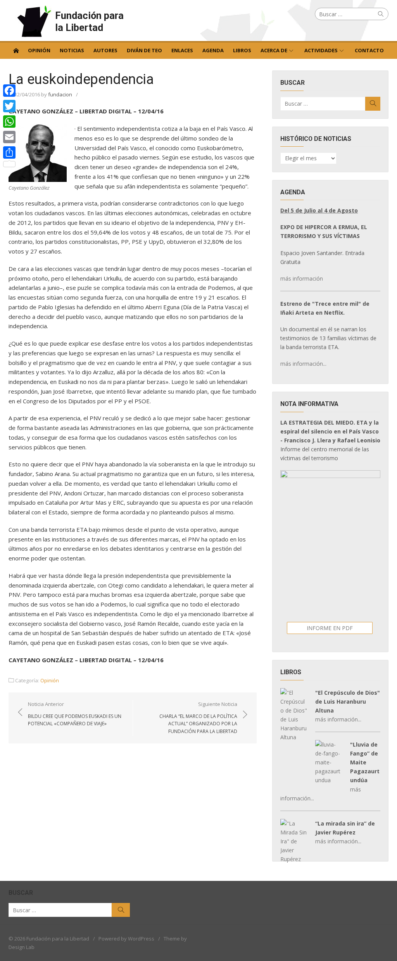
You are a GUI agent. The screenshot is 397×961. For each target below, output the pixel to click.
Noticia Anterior (74, 714)
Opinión (39, 50)
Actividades (321, 50)
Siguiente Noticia (198, 718)
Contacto (369, 50)
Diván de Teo (144, 50)
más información (301, 278)
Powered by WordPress (126, 938)
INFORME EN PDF (330, 628)
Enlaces (182, 50)
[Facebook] (9, 90)
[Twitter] (9, 106)
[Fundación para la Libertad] (16, 50)
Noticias (72, 50)
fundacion (60, 94)
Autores (105, 50)
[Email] (9, 137)
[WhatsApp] (9, 121)
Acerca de (274, 50)
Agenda (213, 50)
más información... (303, 363)
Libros (242, 50)
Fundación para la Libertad (89, 21)
